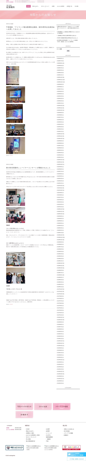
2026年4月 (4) (60, 67)
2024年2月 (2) (60, 129)
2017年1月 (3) (60, 315)
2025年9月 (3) (60, 84)
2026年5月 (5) (60, 65)
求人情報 (28, 439)
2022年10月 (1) (60, 164)
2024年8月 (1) (60, 115)
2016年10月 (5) (60, 319)
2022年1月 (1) (60, 183)
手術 (47, 441)
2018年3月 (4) (60, 282)
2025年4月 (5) (60, 96)
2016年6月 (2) (60, 329)
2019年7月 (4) (60, 246)
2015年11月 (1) (60, 343)
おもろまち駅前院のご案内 (33, 435)
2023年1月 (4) (60, 157)
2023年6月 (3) (60, 147)
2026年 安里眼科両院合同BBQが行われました (67, 37)
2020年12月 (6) (60, 209)
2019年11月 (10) (61, 237)
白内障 (48, 429)
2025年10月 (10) (61, 82)
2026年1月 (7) (60, 74)
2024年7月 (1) (60, 117)
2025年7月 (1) (60, 89)
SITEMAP (9, 425)
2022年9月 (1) (60, 166)
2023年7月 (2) (60, 145)
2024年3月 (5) (60, 126)
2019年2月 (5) (60, 258)
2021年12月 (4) (60, 185)
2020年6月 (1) (60, 220)
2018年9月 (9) (60, 270)
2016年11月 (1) (60, 317)
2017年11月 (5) (60, 291)
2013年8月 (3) (60, 376)
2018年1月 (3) (60, 286)
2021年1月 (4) (60, 206)
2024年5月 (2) (60, 122)
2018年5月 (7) (60, 277)
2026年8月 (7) (60, 58)
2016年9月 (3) (60, 322)
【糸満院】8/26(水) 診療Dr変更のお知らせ (66, 35)
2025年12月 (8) (60, 77)
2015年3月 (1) (60, 357)
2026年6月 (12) (60, 63)
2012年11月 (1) (60, 378)
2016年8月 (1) (60, 324)
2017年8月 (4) (60, 298)
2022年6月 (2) (60, 173)
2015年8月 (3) (60, 350)
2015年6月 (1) (60, 355)
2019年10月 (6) (60, 239)
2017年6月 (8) (60, 303)
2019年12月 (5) (60, 235)
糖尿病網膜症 (49, 437)
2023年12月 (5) (60, 133)
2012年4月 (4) (60, 383)
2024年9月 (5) (60, 112)
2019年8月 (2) (60, 244)
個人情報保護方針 (30, 441)
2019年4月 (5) (60, 253)
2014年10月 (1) (60, 359)
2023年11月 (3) (60, 136)
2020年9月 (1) (60, 216)
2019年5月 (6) (60, 251)
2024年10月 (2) (60, 110)
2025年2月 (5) (60, 100)
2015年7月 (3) (60, 352)
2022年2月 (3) (60, 180)
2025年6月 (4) (60, 91)
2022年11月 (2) (60, 162)
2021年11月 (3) (60, 187)
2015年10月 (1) (60, 345)
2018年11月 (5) (60, 265)
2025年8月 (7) (60, 86)
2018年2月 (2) (60, 284)
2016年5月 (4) (60, 331)
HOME (27, 429)
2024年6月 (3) (60, 119)
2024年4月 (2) (60, 124)
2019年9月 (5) (60, 242)
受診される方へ (30, 431)
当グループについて (31, 437)
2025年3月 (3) (60, 98)
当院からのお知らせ (69, 429)
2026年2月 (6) (60, 72)
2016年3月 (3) (60, 336)
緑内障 (48, 431)
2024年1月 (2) (60, 131)
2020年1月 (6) (60, 232)
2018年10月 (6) (60, 267)
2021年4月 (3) (60, 202)
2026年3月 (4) (60, 70)
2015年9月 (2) (60, 348)
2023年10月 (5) (60, 138)
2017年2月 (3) (60, 312)
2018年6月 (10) (60, 275)
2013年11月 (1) (60, 371)
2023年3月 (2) (60, 152)
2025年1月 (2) (60, 103)
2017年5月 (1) (60, 305)
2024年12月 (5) (60, 105)
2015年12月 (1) (60, 340)
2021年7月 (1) (60, 197)
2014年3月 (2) (60, 366)
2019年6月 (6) (60, 249)
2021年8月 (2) (60, 195)
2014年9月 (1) (60, 362)
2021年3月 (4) (60, 204)
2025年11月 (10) (61, 79)
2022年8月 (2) (60, 169)
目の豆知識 (67, 431)
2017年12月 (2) (60, 289)
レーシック (49, 433)
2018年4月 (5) (60, 279)
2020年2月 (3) (60, 230)
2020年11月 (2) (60, 211)
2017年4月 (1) (60, 307)
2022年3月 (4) (60, 178)
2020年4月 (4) (60, 225)
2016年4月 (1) (60, 333)
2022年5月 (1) (60, 176)
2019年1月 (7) (60, 260)
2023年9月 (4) (60, 140)
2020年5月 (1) (60, 223)
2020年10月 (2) (60, 213)
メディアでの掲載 (68, 433)
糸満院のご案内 (30, 433)
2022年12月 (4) (60, 159)
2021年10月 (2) (60, 190)
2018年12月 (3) (60, 263)
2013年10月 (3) (60, 373)
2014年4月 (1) (60, 364)
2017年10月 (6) (60, 293)
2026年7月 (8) (60, 60)
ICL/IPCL (48, 435)
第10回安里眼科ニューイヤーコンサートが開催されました (28, 168)
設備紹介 (66, 435)
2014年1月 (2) (60, 369)
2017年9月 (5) (60, 296)
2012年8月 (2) (60, 380)
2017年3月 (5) (60, 310)
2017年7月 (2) (60, 300)
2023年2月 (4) (60, 155)
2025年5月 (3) (60, 93)
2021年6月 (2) (60, 199)
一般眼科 (48, 439)
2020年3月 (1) (60, 227)
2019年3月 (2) (60, 256)
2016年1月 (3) (60, 338)
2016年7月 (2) (60, 326)
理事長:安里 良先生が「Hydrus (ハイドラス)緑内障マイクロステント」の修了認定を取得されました (68, 28)
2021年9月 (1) (60, 192)
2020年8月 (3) (60, 218)
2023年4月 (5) (60, 150)
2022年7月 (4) (60, 171)
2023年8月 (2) (60, 143)
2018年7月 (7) (60, 272)
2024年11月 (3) (60, 107)
